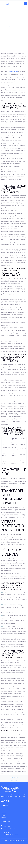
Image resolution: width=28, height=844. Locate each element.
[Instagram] (9, 801)
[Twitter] (6, 801)
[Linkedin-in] (4, 801)
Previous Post (14, 777)
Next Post (14, 780)
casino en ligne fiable (13, 71)
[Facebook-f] (2, 801)
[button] (25, 3)
